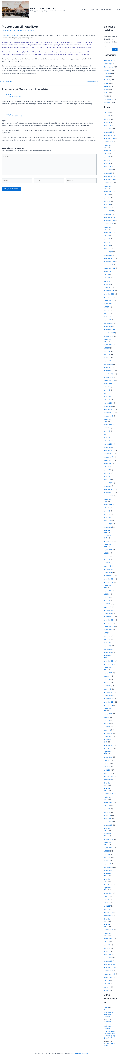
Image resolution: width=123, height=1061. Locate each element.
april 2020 (107, 358)
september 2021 (109, 300)
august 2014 (108, 591)
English (84, 9)
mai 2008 (107, 857)
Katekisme (107, 73)
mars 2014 (107, 607)
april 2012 (107, 686)
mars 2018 (107, 441)
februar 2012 (108, 692)
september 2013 (109, 626)
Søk (105, 46)
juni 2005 (107, 984)
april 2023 (107, 245)
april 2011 (107, 727)
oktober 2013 (108, 623)
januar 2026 (108, 132)
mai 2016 (107, 514)
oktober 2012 (108, 664)
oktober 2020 (108, 336)
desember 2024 (109, 176)
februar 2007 (108, 912)
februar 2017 (108, 483)
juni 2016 (107, 511)
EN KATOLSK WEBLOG (43, 8)
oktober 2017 (108, 457)
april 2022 (107, 284)
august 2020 (108, 345)
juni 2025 (107, 157)
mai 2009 (107, 812)
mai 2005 (107, 987)
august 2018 (108, 424)
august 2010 (108, 757)
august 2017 (108, 463)
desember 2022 (109, 258)
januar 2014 (108, 613)
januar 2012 (108, 695)
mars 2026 (107, 125)
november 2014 (109, 579)
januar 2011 (107, 736)
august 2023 (108, 232)
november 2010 (109, 745)
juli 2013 (106, 633)
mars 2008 (107, 864)
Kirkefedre (107, 80)
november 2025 (109, 138)
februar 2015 (108, 569)
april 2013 (107, 643)
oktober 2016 (108, 496)
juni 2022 (107, 278)
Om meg (117, 9)
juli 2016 (106, 508)
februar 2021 (108, 323)
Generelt (107, 70)
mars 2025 (107, 166)
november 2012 (109, 661)
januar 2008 (108, 870)
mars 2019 (107, 400)
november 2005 (109, 967)
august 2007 (108, 893)
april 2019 (107, 396)
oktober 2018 (108, 416)
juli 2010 (106, 760)
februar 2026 (108, 129)
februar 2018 (108, 444)
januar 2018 (108, 447)
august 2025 (108, 150)
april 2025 (107, 163)
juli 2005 (107, 980)
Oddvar (8, 114)
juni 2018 (107, 431)
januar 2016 (108, 527)
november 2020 (109, 333)
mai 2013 (107, 639)
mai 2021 (107, 313)
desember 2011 (109, 699)
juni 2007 (107, 899)
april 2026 (107, 122)
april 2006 (107, 951)
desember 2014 (109, 576)
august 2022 (108, 271)
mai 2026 (107, 119)
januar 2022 (108, 287)
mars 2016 (107, 521)
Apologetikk (108, 60)
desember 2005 (109, 964)
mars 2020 (107, 361)
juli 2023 (107, 236)
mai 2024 (107, 201)
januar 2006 (108, 961)
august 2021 (108, 304)
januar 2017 (108, 486)
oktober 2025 (108, 142)
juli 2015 (106, 553)
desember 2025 (109, 135)
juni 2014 (107, 597)
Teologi (106, 93)
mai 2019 (107, 393)
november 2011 (109, 702)
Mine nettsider (106, 9)
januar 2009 (108, 825)
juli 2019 (106, 387)
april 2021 (107, 317)
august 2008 (108, 848)
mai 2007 (107, 903)
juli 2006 (107, 942)
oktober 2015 (108, 541)
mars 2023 (107, 249)
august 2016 (108, 504)
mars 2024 (107, 208)
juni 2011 (107, 720)
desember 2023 (109, 217)
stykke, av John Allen (11, 35)
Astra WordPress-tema (81, 1053)
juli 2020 (107, 348)
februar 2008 (108, 867)
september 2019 (109, 380)
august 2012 (108, 673)
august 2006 (108, 938)
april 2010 (107, 770)
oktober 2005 (108, 971)
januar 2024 (108, 214)
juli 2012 (106, 676)
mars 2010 (107, 773)
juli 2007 (107, 896)
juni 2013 (107, 636)
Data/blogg (108, 64)
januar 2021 (108, 326)
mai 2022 (107, 281)
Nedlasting (107, 86)
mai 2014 (107, 600)
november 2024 (109, 179)
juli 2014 (106, 594)
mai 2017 (107, 473)
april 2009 (107, 815)
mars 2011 (107, 730)
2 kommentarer (7, 30)
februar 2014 (108, 610)
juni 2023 (107, 239)
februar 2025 (108, 170)
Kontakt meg (94, 9)
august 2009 (108, 802)
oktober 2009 (108, 794)
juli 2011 (106, 717)
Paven (106, 89)
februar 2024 (108, 211)
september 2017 (109, 460)
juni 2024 (107, 198)
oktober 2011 (108, 705)
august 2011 (108, 714)
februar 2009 (108, 822)
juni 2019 (107, 390)
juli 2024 (107, 195)
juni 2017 (107, 470)
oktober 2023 (108, 224)
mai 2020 (107, 354)
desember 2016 (109, 489)
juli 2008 (107, 851)
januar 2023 (108, 255)
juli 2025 (107, 154)
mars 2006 (107, 954)
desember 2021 (109, 291)
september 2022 (109, 268)
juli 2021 (106, 307)
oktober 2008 (108, 839)
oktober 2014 (108, 582)
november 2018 (109, 413)
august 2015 (108, 550)
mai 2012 (107, 682)
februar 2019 (108, 403)
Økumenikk (107, 102)
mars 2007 (107, 909)
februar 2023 (108, 252)
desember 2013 (109, 617)
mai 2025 (107, 160)
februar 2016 (108, 524)
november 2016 (109, 492)
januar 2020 (108, 367)
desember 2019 (109, 371)
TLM (105, 96)
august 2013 (108, 630)
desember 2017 (109, 450)
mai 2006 (107, 948)
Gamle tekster (108, 67)
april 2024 (107, 204)
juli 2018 (106, 428)
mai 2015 (107, 559)
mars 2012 (107, 689)
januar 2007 (108, 916)
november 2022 (109, 261)
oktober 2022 (108, 265)
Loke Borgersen (109, 1031)
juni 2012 (107, 679)
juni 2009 (107, 809)
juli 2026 (107, 113)
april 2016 (107, 517)
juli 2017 (106, 467)
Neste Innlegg (92, 81)
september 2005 (109, 974)
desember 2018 (109, 409)
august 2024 (108, 191)
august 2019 (108, 383)
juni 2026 (107, 116)
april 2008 (107, 861)
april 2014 (107, 604)
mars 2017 (107, 480)
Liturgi (106, 83)
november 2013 (109, 620)
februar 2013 (108, 649)
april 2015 (107, 563)
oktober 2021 (108, 297)
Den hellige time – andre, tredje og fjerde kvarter (110, 1036)
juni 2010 (107, 763)
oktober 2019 (108, 377)
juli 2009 (107, 806)
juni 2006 (107, 945)
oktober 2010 (108, 748)
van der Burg (108, 99)
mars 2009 (107, 818)
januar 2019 (108, 406)
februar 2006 (108, 958)
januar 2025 (108, 173)
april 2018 (107, 437)
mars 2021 (107, 320)
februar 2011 (108, 733)
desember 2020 (109, 329)
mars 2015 (107, 566)
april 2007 (107, 906)
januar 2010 (108, 780)
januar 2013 (108, 652)
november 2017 (109, 454)
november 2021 (109, 294)
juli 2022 (107, 274)
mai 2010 (107, 767)
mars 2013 (107, 646)
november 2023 (109, 220)
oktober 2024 (108, 183)
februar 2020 (108, 364)
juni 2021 (107, 310)
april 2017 (107, 476)
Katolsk (106, 77)
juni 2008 (107, 854)
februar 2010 (108, 776)
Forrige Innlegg (6, 81)
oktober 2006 (108, 930)
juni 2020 (107, 351)
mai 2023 (107, 242)
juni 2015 (107, 556)
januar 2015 (108, 572)
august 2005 (108, 977)
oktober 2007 (108, 884)
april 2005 (107, 990)
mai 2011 (107, 723)
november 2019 (109, 374)
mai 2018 (107, 434)
